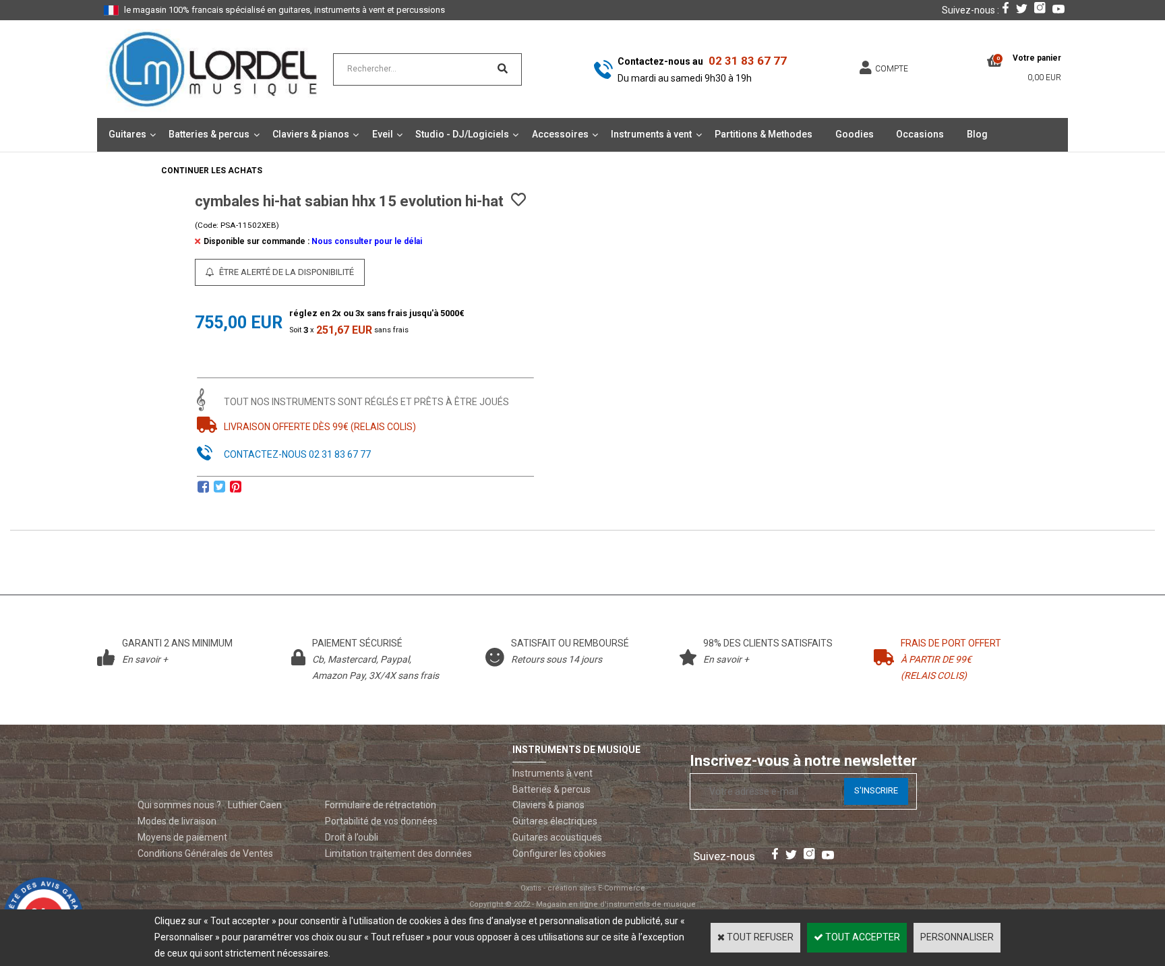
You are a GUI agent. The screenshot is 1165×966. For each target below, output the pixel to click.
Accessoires (560, 134)
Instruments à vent (651, 134)
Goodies (854, 134)
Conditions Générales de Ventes (205, 853)
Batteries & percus (209, 134)
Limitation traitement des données (398, 853)
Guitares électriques (554, 821)
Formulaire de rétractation (380, 804)
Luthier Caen (255, 804)
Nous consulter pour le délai (366, 241)
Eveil (382, 134)
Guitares (127, 134)
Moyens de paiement (182, 837)
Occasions (920, 134)
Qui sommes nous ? (179, 804)
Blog (977, 134)
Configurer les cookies (559, 853)
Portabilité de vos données (381, 821)
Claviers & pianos (310, 134)
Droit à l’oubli (351, 837)
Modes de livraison (177, 821)
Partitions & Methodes (763, 134)
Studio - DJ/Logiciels (462, 134)
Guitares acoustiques (557, 837)
